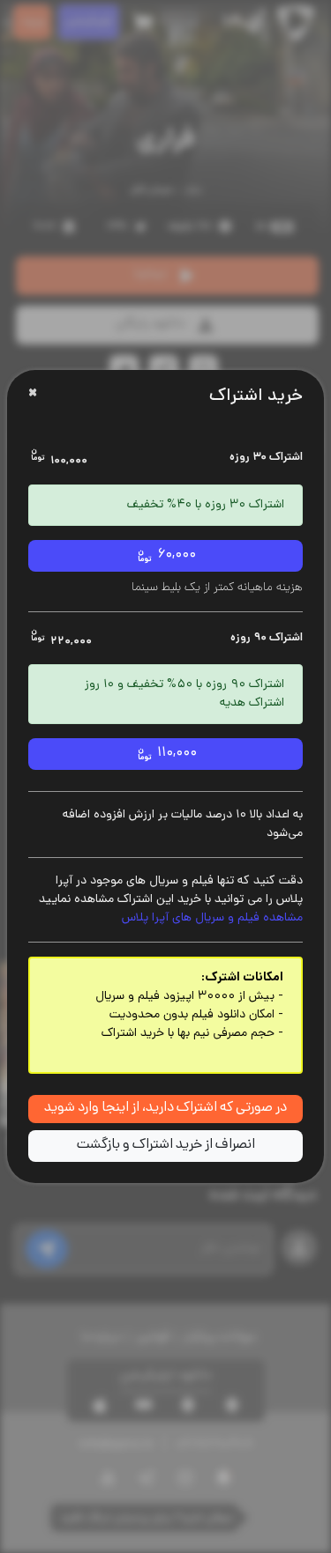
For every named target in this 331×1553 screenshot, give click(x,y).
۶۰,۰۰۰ (175, 555)
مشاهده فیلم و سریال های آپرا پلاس (212, 918)
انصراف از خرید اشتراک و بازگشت (166, 1145)
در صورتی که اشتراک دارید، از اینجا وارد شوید (165, 1108)
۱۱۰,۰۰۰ (175, 753)
